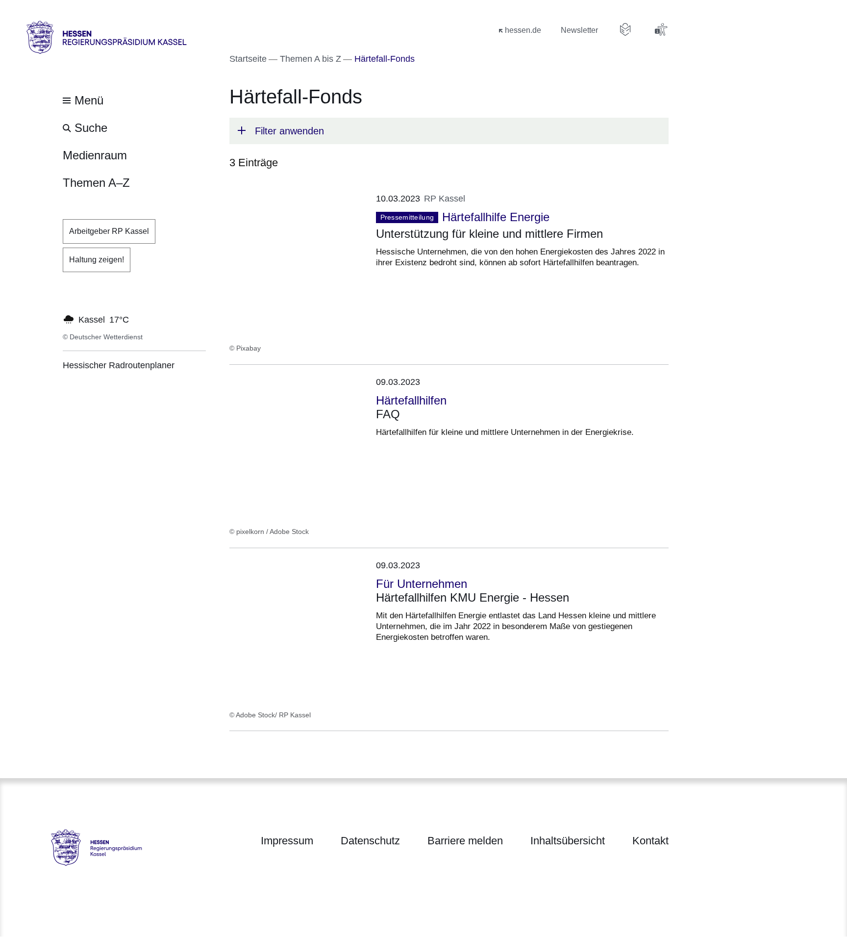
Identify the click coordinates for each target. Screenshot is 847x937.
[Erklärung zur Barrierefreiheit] (661, 29)
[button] (449, 131)
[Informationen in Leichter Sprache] (625, 29)
